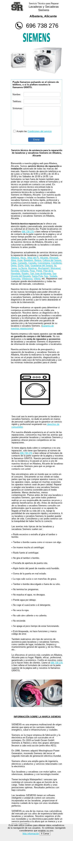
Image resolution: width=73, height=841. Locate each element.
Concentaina (44, 263)
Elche (20, 265)
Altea (13, 260)
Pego (32, 271)
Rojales (25, 273)
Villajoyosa (27, 278)
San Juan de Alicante (40, 273)
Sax (46, 276)
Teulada (53, 276)
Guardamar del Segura (42, 265)
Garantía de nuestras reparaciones (32, 327)
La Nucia (22, 268)
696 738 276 (42, 25)
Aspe (19, 260)
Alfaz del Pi (33, 257)
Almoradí (53, 257)
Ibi (55, 265)
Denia (13, 265)
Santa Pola (37, 276)
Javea (14, 268)
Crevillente (56, 263)
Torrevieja (15, 278)
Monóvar (32, 268)
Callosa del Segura (52, 260)
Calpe (13, 263)
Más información (31, 833)
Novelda (15, 271)
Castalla (32, 263)
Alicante (44, 257)
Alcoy (23, 257)
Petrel (39, 271)
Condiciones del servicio (40, 131)
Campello (22, 263)
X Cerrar (45, 833)
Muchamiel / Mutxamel (49, 268)
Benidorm (28, 260)
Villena (37, 278)
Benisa (37, 260)
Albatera (15, 257)
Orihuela (24, 271)
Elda (27, 265)
